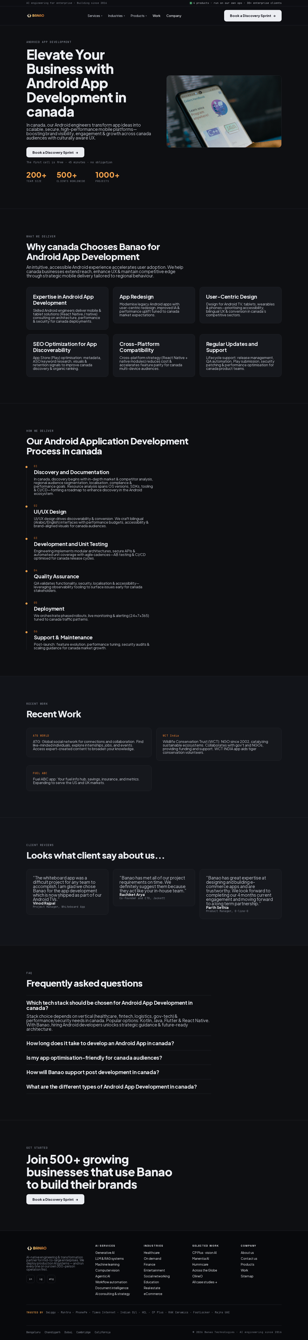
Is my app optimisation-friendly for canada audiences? (94, 1057)
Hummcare (200, 1264)
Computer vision (107, 1270)
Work (157, 16)
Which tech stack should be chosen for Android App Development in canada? (109, 1005)
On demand (152, 1258)
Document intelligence (112, 1288)
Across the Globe (204, 1270)
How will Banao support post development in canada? (92, 1072)
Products (247, 1264)
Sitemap (247, 1276)
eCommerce (153, 1294)
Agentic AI (102, 1276)
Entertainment (154, 1270)
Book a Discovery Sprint (253, 15)
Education (151, 1282)
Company (173, 16)
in (30, 1279)
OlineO (197, 1276)
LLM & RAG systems (109, 1258)
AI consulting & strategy (112, 1294)
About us (247, 1253)
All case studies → (204, 1282)
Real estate (152, 1288)
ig (40, 1279)
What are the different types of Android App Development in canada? (111, 1086)
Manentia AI (200, 1258)
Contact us (249, 1258)
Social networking (157, 1276)
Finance (149, 1264)
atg (51, 1279)
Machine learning (107, 1264)
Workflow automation (111, 1282)
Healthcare (152, 1253)
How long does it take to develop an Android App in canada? (100, 1043)
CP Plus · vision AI (204, 1253)
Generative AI (105, 1253)
